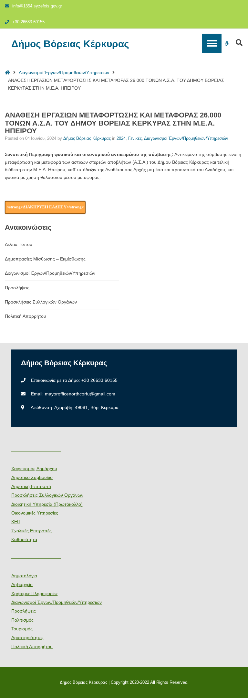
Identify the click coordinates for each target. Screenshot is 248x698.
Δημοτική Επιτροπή (31, 486)
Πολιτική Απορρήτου (25, 316)
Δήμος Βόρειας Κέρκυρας (70, 44)
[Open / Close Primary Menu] (212, 43)
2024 (121, 138)
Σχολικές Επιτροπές (31, 530)
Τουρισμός (22, 628)
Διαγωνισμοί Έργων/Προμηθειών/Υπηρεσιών (64, 72)
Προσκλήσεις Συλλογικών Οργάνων (41, 302)
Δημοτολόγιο (24, 575)
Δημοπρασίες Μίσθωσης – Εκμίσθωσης (45, 258)
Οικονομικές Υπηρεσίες (34, 512)
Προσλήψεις (17, 287)
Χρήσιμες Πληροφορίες (34, 593)
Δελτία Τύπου (18, 244)
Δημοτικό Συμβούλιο (32, 477)
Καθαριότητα (24, 539)
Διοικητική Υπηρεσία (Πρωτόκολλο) (47, 504)
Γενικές (135, 138)
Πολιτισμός (22, 620)
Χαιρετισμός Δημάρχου (34, 468)
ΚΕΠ (15, 521)
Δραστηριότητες (27, 637)
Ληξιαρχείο (22, 584)
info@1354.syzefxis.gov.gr (37, 6)
